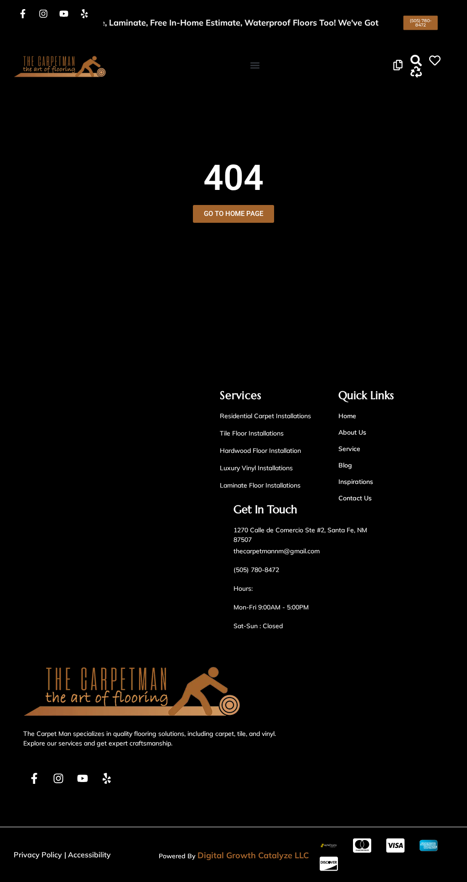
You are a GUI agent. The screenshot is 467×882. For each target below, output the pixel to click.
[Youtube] (64, 14)
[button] (254, 65)
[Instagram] (43, 14)
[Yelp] (84, 14)
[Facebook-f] (23, 14)
